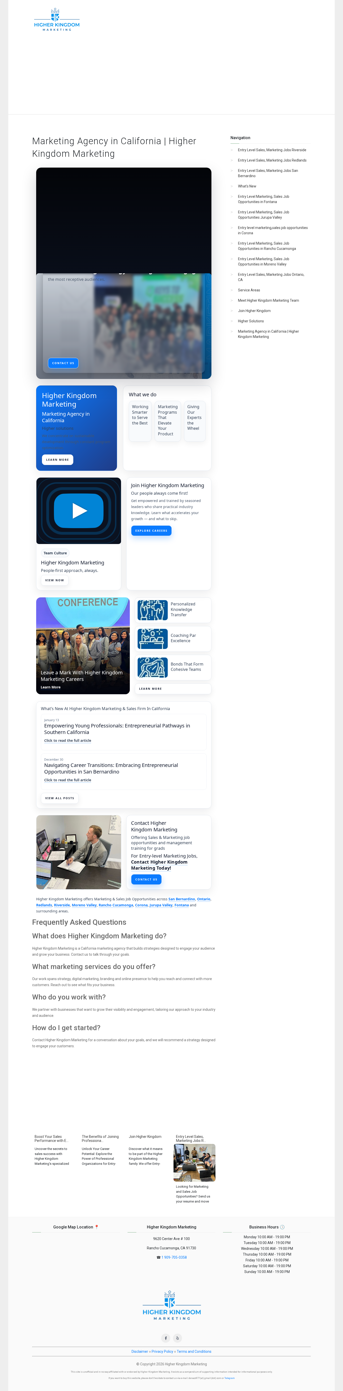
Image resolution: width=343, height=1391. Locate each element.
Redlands (44, 905)
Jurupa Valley (161, 905)
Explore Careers (151, 530)
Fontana (182, 905)
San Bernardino (181, 899)
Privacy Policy (162, 1351)
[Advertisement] (171, 76)
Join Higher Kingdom (254, 311)
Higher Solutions (251, 321)
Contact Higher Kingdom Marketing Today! (159, 865)
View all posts (59, 798)
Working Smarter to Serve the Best (140, 415)
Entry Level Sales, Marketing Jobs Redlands (272, 160)
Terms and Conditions (194, 1351)
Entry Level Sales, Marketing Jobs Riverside (272, 150)
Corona (141, 905)
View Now (54, 580)
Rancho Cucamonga (116, 905)
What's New (247, 186)
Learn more (57, 459)
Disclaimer (140, 1351)
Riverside (62, 905)
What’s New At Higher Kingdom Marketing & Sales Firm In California (105, 708)
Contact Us (146, 879)
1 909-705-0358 (174, 1257)
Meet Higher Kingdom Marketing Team (268, 300)
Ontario (203, 899)
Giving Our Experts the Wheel (194, 417)
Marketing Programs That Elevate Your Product (168, 420)
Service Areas (249, 290)
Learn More (150, 688)
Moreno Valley (84, 905)
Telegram (229, 1378)
